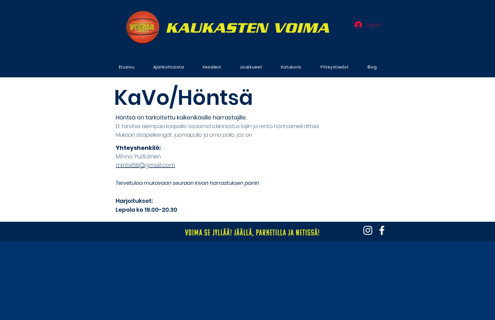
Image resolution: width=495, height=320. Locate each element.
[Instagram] (368, 230)
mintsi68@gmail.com (145, 165)
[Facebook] (382, 230)
